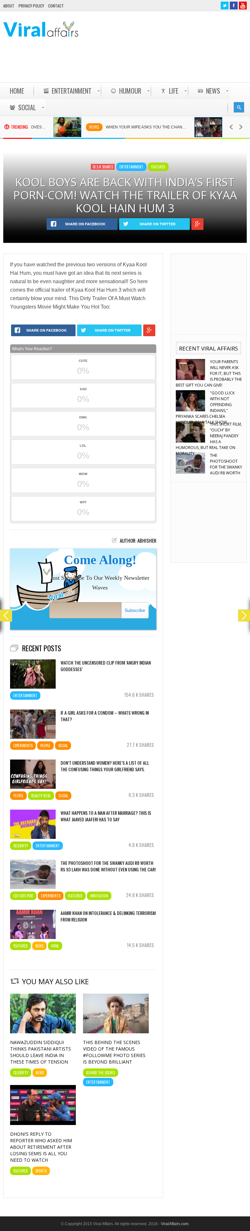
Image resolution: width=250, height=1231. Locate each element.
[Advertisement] (128, 65)
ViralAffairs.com (174, 1224)
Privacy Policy (31, 5)
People (72, 127)
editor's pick (23, 895)
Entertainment (131, 166)
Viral (55, 945)
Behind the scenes (100, 1072)
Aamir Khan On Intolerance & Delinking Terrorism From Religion (108, 916)
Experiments (23, 745)
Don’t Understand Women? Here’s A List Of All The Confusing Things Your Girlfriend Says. (105, 766)
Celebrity (215, 127)
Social (63, 745)
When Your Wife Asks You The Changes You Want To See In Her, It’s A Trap (127, 127)
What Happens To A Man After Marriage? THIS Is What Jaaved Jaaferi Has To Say (106, 816)
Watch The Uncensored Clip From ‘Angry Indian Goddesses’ (106, 665)
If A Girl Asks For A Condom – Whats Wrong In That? (105, 715)
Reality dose (41, 795)
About (8, 5)
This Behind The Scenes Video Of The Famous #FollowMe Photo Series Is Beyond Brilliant (114, 1052)
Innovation (99, 895)
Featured (158, 166)
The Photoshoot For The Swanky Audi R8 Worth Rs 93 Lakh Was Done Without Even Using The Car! (108, 866)
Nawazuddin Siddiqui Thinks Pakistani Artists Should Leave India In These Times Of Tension (40, 1052)
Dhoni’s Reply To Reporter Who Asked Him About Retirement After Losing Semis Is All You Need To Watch (41, 1147)
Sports (41, 1170)
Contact (56, 5)
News (39, 945)
